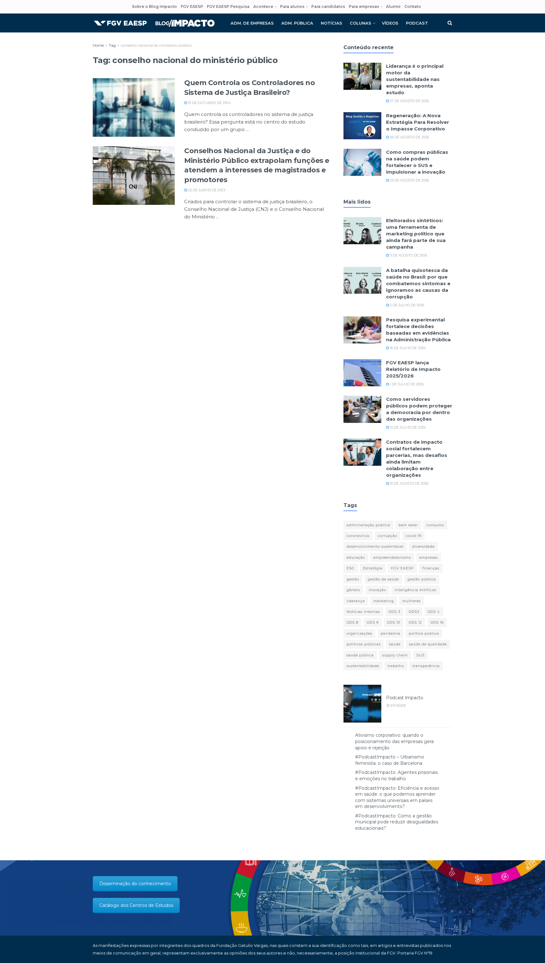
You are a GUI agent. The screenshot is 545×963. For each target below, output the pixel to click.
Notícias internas (363, 611)
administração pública (368, 525)
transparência (426, 666)
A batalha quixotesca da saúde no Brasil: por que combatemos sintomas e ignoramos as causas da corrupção (418, 283)
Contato (412, 6)
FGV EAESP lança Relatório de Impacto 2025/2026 (413, 369)
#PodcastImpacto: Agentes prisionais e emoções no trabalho (396, 775)
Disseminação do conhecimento (135, 883)
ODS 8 (352, 622)
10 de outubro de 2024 (209, 103)
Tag (112, 45)
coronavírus (358, 535)
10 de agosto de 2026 (408, 483)
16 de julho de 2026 (407, 348)
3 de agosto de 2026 (408, 255)
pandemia (390, 633)
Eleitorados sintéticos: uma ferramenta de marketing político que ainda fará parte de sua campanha (416, 233)
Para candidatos (328, 6)
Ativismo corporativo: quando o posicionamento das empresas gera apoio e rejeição (394, 741)
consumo (435, 525)
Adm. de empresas (252, 23)
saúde (395, 644)
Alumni (393, 6)
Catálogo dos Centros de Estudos (136, 905)
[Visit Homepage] (154, 23)
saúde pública (360, 655)
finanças (430, 568)
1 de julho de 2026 (406, 384)
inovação (377, 590)
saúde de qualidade (428, 644)
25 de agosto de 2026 (409, 180)
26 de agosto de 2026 (409, 137)
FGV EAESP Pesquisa (228, 6)
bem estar (408, 525)
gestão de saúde (383, 579)
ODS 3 (394, 611)
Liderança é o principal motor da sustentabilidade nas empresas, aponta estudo (414, 79)
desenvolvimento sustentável (375, 546)
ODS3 (414, 611)
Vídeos (390, 23)
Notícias (331, 23)
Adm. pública (297, 23)
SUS (420, 655)
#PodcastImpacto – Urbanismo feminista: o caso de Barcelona (389, 760)
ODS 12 (415, 622)
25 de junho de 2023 (206, 190)
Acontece (263, 6)
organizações (359, 633)
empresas (428, 557)
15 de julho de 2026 (407, 427)
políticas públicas (364, 644)
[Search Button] (450, 23)
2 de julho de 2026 (406, 305)
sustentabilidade (363, 666)
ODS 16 (437, 622)
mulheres (411, 601)
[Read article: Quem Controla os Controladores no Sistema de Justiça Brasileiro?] (134, 107)
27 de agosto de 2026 (409, 101)
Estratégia (373, 568)
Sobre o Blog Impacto (154, 6)
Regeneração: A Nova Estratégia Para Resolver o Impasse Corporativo (417, 122)
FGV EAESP (192, 6)
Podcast (417, 23)
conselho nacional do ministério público (156, 45)
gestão (353, 579)
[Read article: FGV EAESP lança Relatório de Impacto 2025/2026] (362, 372)
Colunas (360, 23)
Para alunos (292, 6)
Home (98, 45)
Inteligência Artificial (416, 590)
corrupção (387, 535)
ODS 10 (393, 622)
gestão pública (421, 579)
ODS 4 (434, 611)
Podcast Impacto (404, 698)
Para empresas (364, 6)
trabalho (396, 666)
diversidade (423, 546)
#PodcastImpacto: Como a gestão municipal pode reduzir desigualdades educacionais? (396, 822)
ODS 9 (372, 622)
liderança (356, 601)
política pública (424, 633)
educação (356, 557)
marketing (383, 601)
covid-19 (413, 535)
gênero (353, 590)
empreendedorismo (392, 557)
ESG (351, 568)
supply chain (395, 655)
